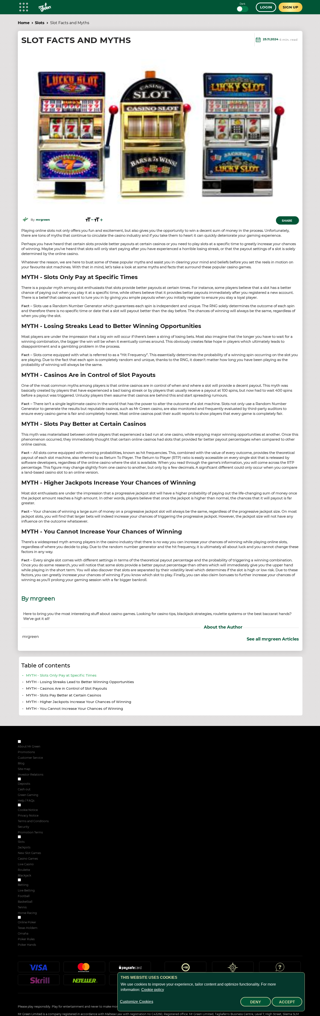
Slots (40, 23)
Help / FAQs (26, 800)
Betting (23, 885)
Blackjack (24, 875)
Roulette (24, 870)
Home (24, 23)
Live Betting (26, 890)
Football (24, 896)
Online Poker (27, 922)
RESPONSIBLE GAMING (38, 779)
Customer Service (30, 757)
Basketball (25, 901)
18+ (185, 969)
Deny (255, 1002)
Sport (25, 880)
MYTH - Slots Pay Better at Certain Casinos (64, 695)
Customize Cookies (136, 1002)
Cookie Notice (28, 810)
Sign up (290, 7)
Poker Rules (26, 939)
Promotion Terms (30, 832)
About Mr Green (29, 746)
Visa (39, 969)
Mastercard (84, 969)
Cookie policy (152, 990)
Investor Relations (30, 774)
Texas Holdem (27, 928)
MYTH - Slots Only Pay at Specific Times (61, 675)
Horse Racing (27, 913)
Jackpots (24, 847)
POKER (27, 918)
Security (23, 826)
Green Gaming (28, 795)
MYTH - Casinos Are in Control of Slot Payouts (67, 688)
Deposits (24, 783)
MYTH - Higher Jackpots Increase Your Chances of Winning (79, 701)
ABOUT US (29, 742)
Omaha (23, 933)
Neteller (84, 982)
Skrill (39, 982)
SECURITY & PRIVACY (37, 805)
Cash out (24, 789)
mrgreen (43, 219)
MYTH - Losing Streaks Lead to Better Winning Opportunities (80, 682)
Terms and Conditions (33, 821)
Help (280, 969)
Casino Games (28, 858)
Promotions (26, 752)
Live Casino (26, 864)
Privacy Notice (28, 815)
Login (266, 7)
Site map (24, 769)
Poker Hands (27, 944)
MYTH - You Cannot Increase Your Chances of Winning (75, 708)
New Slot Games (29, 853)
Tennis (22, 907)
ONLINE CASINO (33, 837)
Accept (287, 1002)
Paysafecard (130, 969)
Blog (21, 763)
